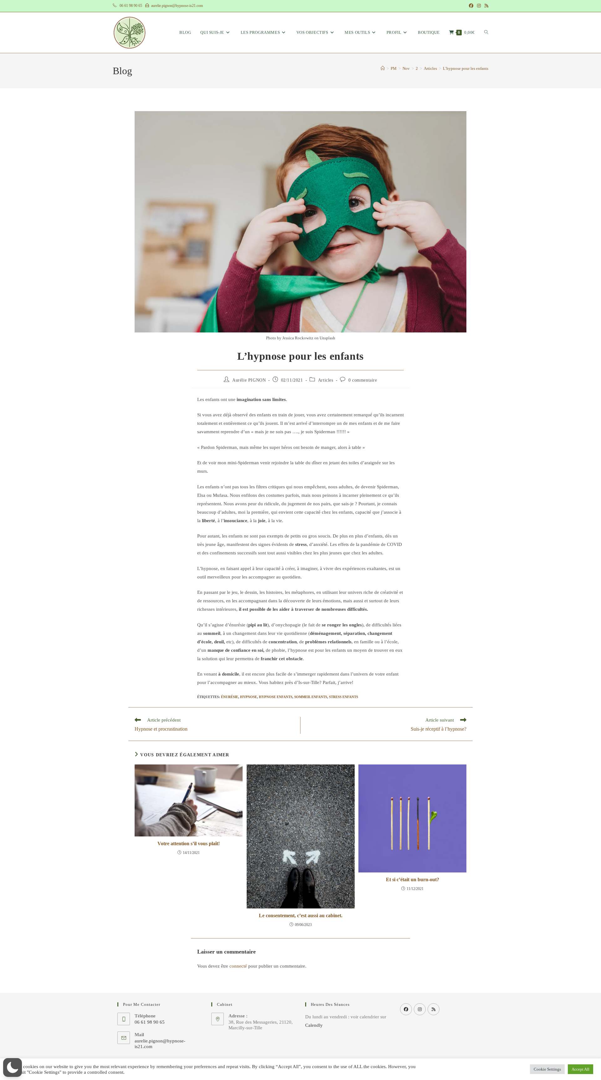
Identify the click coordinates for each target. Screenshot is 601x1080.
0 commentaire (362, 380)
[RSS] (433, 1009)
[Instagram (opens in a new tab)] (479, 6)
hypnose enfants (275, 697)
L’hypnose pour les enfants (465, 68)
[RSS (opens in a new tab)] (485, 6)
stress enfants (343, 697)
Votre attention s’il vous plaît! (188, 843)
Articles (325, 380)
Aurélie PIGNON (249, 380)
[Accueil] (383, 68)
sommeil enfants (310, 697)
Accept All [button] (580, 1069)
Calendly (314, 1025)
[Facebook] (406, 1009)
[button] (12, 1067)
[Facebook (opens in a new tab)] (471, 6)
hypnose (248, 697)
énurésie (229, 697)
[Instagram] (420, 1009)
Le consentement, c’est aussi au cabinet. (300, 915)
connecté (238, 966)
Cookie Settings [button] (547, 1069)
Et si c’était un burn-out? (412, 879)
